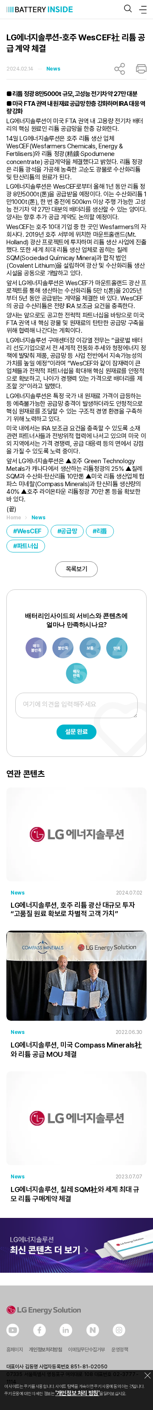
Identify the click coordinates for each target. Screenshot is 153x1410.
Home (13, 518)
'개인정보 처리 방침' (77, 1393)
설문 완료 (76, 732)
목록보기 (76, 569)
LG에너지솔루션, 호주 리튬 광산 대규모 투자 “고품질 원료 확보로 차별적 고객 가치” (73, 909)
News (53, 69)
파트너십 (27, 546)
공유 (119, 69)
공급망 (69, 531)
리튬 (101, 531)
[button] (127, 9)
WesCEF (29, 531)
